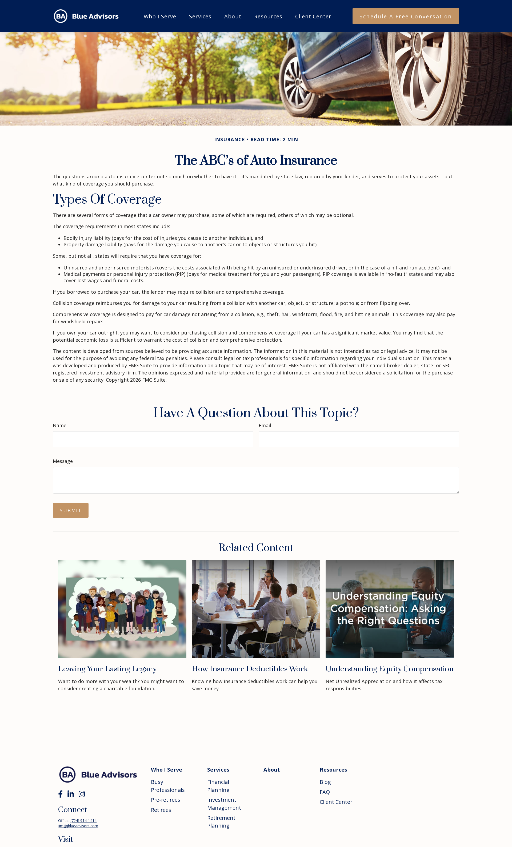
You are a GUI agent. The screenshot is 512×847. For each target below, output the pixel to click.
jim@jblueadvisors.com (78, 825)
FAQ (325, 792)
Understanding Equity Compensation (390, 669)
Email (265, 425)
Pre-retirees (165, 799)
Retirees (161, 809)
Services (218, 769)
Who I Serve (166, 769)
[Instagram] (82, 794)
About (271, 769)
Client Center (336, 801)
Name (59, 425)
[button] (160, 16)
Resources (333, 769)
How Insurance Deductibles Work (250, 669)
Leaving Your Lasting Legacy (107, 669)
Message (63, 461)
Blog (325, 781)
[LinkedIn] (70, 794)
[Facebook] (60, 794)
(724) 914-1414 (83, 820)
